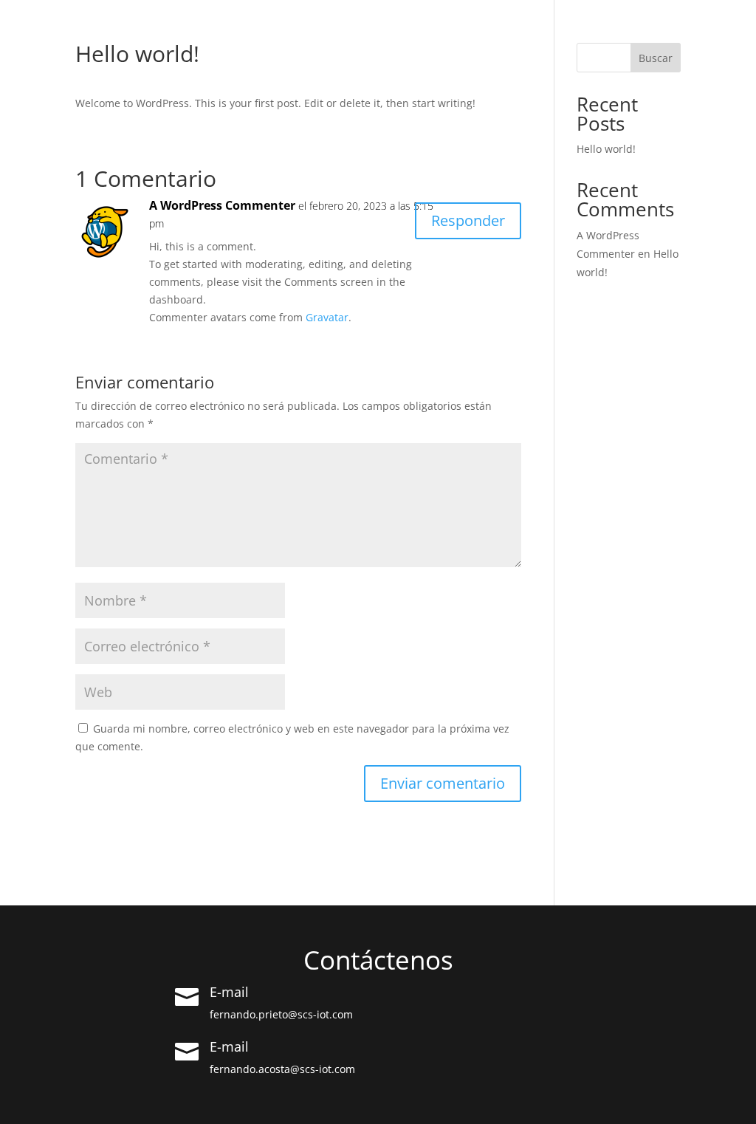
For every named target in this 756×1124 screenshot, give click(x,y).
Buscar (656, 58)
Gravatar (327, 317)
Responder (468, 220)
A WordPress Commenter (222, 205)
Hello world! (606, 149)
